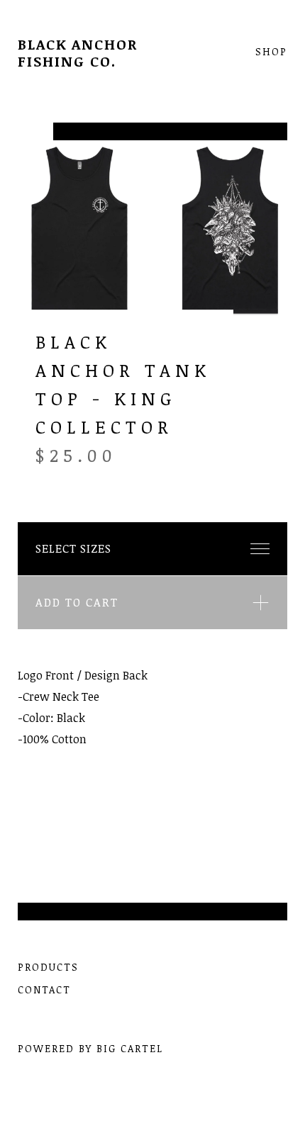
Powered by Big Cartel (90, 1048)
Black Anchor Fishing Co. (78, 52)
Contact (44, 989)
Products (48, 967)
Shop (271, 52)
